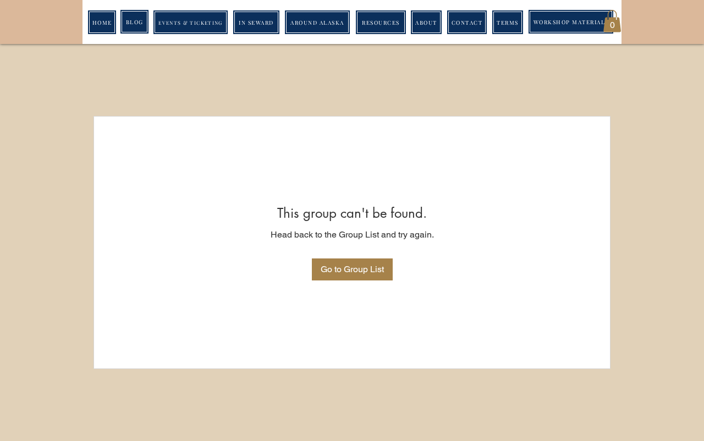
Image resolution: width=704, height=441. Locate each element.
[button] (612, 21)
